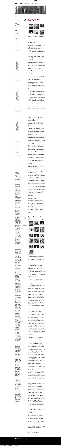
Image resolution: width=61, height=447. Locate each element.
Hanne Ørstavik (16, 233)
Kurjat (17, 284)
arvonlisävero (17, 204)
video (16, 166)
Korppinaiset (16, 280)
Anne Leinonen (16, 199)
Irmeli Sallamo (17, 246)
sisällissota (16, 355)
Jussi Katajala (18, 261)
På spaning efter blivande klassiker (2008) (34, 20)
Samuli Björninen (17, 347)
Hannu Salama (18, 234)
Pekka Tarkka (19, 327)
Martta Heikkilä (19, 303)
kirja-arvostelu (17, 273)
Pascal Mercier (19, 325)
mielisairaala (16, 307)
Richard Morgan (19, 338)
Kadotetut (18, 264)
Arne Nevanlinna (16, 202)
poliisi (17, 332)
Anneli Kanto (19, 199)
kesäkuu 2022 (17, 61)
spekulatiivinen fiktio (17, 357)
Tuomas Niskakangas (18, 381)
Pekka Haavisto (16, 326)
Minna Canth (18, 309)
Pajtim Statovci (16, 324)
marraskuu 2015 (17, 121)
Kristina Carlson (16, 282)
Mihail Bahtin (18, 307)
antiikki (18, 200)
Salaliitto (19, 346)
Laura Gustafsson (18, 287)
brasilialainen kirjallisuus (17, 210)
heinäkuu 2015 (17, 125)
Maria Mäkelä (19, 299)
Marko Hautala (19, 302)
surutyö (15, 365)
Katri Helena (19, 269)
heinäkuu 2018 (17, 94)
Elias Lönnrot (17, 219)
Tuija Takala (16, 379)
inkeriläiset (16, 245)
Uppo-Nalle (19, 386)
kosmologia (19, 280)
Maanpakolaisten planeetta (17, 296)
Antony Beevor (20, 200)
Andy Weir (17, 197)
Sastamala (16, 349)
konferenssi (19, 279)
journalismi (17, 257)
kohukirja (16, 279)
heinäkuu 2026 (17, 39)
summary (16, 165)
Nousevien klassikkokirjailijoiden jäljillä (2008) (35, 217)
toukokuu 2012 (17, 152)
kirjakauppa (20, 274)
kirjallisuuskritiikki (17, 276)
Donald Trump (16, 215)
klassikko (23, 226)
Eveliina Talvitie (20, 225)
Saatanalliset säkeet (18, 345)
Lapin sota (19, 286)
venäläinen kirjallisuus (17, 392)
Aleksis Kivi (16, 194)
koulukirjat (17, 281)
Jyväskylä (17, 263)
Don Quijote (18, 215)
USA (20, 387)
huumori (20, 242)
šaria (19, 401)
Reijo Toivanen (19, 337)
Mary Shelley (16, 304)
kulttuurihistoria (16, 283)
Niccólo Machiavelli (18, 314)
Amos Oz (18, 196)
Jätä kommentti (43, 219)
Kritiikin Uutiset (19, 282)
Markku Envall (16, 301)
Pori (19, 332)
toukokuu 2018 (17, 96)
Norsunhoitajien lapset (18, 316)
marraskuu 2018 (17, 90)
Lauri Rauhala (19, 288)
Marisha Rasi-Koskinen (18, 300)
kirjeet (18, 277)
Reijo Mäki (17, 337)
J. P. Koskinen (18, 248)
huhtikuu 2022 (17, 62)
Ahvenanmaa (18, 191)
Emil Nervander (19, 221)
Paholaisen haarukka (18, 323)
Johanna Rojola (16, 254)
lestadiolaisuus (16, 291)
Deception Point (17, 214)
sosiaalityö (19, 356)
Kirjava (17, 277)
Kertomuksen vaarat (17, 271)
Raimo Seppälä (18, 335)
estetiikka (17, 225)
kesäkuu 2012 (17, 151)
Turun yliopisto (19, 382)
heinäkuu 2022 (17, 60)
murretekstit (18, 311)
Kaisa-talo (18, 265)
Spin (15, 358)
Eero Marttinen (18, 217)
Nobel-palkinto (19, 315)
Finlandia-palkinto (17, 228)
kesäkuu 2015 (17, 126)
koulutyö (18, 281)
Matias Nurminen (18, 304)
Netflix (19, 313)
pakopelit (19, 324)
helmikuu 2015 (17, 130)
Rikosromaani (18, 339)
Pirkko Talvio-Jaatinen (17, 331)
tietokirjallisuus (17, 375)
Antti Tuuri (16, 201)
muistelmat (16, 311)
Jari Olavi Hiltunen (31, 219)
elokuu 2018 (17, 93)
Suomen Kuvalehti (17, 364)
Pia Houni (17, 330)
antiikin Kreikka (16, 200)
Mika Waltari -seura (19, 308)
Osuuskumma (18, 321)
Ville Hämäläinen (19, 394)
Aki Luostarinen (18, 192)
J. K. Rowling (16, 247)
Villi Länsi (16, 395)
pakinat (18, 324)
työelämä (19, 383)
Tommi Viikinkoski (16, 378)
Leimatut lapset (16, 290)
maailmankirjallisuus (19, 295)
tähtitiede (16, 384)
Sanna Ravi (19, 348)
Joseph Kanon (18, 256)
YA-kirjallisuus (18, 399)
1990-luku (17, 189)
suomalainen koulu (17, 361)
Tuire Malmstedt (19, 379)
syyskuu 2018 (17, 92)
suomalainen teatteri (19, 363)
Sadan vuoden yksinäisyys (18, 345)
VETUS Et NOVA (19, 3)
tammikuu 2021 (17, 70)
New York (16, 314)
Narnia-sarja (19, 312)
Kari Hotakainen (18, 267)
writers (16, 167)
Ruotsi (19, 344)
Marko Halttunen (16, 302)
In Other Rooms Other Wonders (18, 245)
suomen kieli (16, 364)
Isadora (20, 246)
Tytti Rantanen (17, 383)
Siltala (17, 354)
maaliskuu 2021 (17, 68)
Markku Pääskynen (19, 301)
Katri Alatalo (17, 269)
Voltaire (15, 396)
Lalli (17, 286)
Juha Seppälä (18, 259)
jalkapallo (19, 250)
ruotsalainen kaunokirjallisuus (17, 344)
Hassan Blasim (18, 236)
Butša (19, 210)
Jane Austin (17, 251)
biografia (19, 207)
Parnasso (16, 325)
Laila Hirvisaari (26, 226)
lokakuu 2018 (17, 91)
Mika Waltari (16, 308)
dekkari (20, 214)
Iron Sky (18, 246)
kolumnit (17, 279)
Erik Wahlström (19, 223)
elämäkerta (19, 220)
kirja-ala (17, 273)
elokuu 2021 (17, 66)
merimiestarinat (18, 306)
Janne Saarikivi (19, 251)
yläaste (15, 400)
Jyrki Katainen (18, 262)
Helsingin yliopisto (18, 238)
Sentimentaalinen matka (17, 353)
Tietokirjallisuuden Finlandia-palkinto (17, 374)
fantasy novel (17, 227)
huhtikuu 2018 (17, 97)
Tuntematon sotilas (17, 380)
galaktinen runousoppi (17, 230)
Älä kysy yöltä (17, 401)
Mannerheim (16, 298)
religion (16, 338)
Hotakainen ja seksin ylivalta (18, 176)
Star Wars (17, 358)
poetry (16, 332)
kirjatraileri (16, 277)
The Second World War (18, 373)
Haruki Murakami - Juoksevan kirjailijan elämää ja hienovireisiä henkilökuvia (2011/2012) (17, 184)
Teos (15, 371)
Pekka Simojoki (16, 327)
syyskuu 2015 (17, 123)
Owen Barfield (16, 322)
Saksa (18, 346)
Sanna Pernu (18, 348)
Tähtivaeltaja (18, 384)
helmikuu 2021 (17, 69)
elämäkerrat (17, 220)
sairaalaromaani (16, 346)
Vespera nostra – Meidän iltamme (18, 19)
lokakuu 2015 (17, 122)
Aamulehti (19, 189)
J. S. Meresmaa (18, 249)
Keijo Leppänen (19, 270)
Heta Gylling (17, 239)
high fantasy (19, 239)
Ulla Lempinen (18, 385)
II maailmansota (18, 243)
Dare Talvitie (19, 213)
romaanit (16, 341)
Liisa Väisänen (18, 292)
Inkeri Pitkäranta (18, 245)
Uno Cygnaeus (17, 386)
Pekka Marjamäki (19, 326)
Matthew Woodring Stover (17, 305)
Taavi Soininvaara (16, 366)
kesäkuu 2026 (17, 40)
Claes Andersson (19, 212)
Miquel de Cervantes (18, 310)
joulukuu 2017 (17, 101)
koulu (15, 281)
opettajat (20, 320)
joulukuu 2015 (17, 120)
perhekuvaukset (16, 328)
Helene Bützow (17, 237)
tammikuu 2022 (17, 64)
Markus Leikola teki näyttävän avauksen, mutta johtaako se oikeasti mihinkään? (17, 25)
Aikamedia (19, 191)
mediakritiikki (16, 306)
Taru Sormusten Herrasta (17, 370)
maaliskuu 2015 (17, 129)
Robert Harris (17, 340)
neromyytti (18, 313)
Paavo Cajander (19, 322)
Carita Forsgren (18, 211)
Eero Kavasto (16, 217)
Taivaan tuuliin (18, 367)
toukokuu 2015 (17, 127)
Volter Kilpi (17, 396)
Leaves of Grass (16, 289)
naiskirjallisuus (16, 312)
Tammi (15, 368)
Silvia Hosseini (19, 354)
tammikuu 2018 (17, 100)
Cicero (17, 212)
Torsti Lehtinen (19, 378)
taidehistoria (19, 366)
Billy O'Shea (18, 207)
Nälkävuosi (17, 318)
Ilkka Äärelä (20, 244)
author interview (17, 206)
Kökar (19, 285)
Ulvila (19, 385)
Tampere (17, 368)
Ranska (15, 336)
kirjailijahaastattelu (17, 274)
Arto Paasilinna (25, 27)
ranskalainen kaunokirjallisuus (19, 336)
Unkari (15, 386)
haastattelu (20, 232)
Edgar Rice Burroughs (17, 216)
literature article (35, 219)
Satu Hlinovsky (17, 351)
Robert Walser (19, 340)
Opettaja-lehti (18, 320)
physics (16, 330)
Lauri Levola (17, 288)
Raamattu (16, 334)
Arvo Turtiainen (19, 204)
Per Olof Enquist (20, 328)
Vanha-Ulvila (17, 390)
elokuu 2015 (17, 124)
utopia (18, 389)
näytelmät (19, 318)
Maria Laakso (16, 299)
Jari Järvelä (18, 252)
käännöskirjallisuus (17, 285)
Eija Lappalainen (18, 218)
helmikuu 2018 (17, 99)
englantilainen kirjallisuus (17, 222)
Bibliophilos (16, 207)
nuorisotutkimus (18, 317)
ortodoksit (16, 321)
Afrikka (17, 190)
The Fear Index (19, 372)
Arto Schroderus (17, 203)
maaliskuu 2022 (17, 63)
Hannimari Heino (19, 233)
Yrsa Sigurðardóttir (17, 400)
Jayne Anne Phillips (17, 253)
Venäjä (20, 391)
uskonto (17, 389)
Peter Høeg (17, 329)
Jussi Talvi (19, 261)
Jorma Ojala (16, 256)
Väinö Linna (26, 227)
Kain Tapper (16, 265)
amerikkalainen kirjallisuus (17, 196)
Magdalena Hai (17, 297)
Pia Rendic (19, 330)
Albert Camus (18, 193)
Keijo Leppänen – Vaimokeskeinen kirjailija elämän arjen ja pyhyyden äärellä (18, 186)
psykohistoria (16, 333)
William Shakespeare (17, 398)
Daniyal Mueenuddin (16, 213)
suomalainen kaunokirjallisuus (18, 360)
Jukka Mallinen (18, 260)
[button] (31, 26)
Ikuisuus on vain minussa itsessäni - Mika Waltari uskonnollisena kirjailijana (18, 182)
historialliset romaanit (17, 241)
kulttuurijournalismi (19, 283)
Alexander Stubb (19, 194)
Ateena (16, 205)
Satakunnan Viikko (19, 350)
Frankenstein (18, 229)
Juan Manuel (19, 257)
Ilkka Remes (26, 225)
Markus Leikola (16, 303)
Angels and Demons (19, 197)
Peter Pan (18, 329)
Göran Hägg (16, 232)
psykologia (19, 333)
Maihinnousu (20, 297)
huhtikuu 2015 (17, 128)
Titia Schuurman (18, 377)
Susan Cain (17, 365)
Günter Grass (18, 232)
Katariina (18, 268)
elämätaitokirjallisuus (16, 221)
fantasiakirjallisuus (17, 226)
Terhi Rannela (17, 371)
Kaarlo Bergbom (16, 264)
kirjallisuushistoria (16, 275)
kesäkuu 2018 (17, 95)
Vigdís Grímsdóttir (17, 393)
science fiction (18, 352)
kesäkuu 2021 (17, 67)
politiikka (18, 332)
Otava (20, 321)
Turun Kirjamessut (16, 382)
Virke (17, 395)
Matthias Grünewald (19, 305)
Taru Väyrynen (19, 370)
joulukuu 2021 (17, 65)
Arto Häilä (18, 202)
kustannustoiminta (19, 284)
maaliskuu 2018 (17, 98)
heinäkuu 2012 (17, 150)
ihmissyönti (16, 243)
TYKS (15, 383)
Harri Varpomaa (16, 235)
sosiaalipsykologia (16, 356)
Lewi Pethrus (19, 291)
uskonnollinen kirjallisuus (17, 388)
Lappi (20, 286)
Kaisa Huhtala (20, 265)
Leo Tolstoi (19, 290)
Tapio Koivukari (18, 369)
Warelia (16, 397)
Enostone (18, 222)
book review (17, 209)
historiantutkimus (19, 241)
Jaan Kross (17, 250)
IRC (15, 246)
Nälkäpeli (16, 318)
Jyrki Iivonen (16, 262)
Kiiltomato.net (17, 272)
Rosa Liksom (16, 342)
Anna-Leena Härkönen (17, 198)
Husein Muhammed (18, 242)
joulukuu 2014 (17, 131)
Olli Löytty (17, 319)
